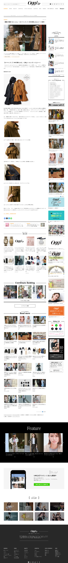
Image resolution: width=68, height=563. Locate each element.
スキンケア (26, 551)
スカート (52, 88)
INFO (40, 8)
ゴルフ (36, 550)
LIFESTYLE (20, 8)
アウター (56, 90)
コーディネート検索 (25, 305)
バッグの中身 (16, 556)
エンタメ (36, 552)
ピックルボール (37, 551)
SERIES (56, 8)
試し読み (59, 356)
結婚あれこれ (47, 552)
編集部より (56, 550)
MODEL (44, 8)
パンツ (59, 85)
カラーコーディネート (58, 88)
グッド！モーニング (16, 416)
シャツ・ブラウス (53, 91)
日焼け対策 (26, 550)
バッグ (52, 90)
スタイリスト (58, 93)
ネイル (25, 555)
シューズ (52, 87)
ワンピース (52, 94)
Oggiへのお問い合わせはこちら (56, 371)
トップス (60, 90)
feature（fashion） (13, 15)
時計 (4, 556)
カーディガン (58, 94)
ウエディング (47, 551)
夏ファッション (6, 550)
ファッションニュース (20, 15)
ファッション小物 (53, 85)
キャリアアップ (16, 550)
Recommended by (39, 411)
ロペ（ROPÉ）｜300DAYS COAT (10, 213)
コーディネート (53, 82)
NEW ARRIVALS (50, 8)
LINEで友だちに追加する (42, 484)
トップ (4, 15)
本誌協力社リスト (57, 552)
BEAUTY (15, 8)
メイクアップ (26, 552)
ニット (59, 91)
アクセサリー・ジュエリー (8, 555)
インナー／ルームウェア (54, 96)
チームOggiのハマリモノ (38, 556)
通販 (5, 416)
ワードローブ (57, 87)
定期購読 (52, 356)
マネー (15, 552)
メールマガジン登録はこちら (56, 331)
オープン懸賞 (57, 556)
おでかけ (36, 555)
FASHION (6, 8)
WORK (10, 8)
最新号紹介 (56, 551)
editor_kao (9, 416)
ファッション (8, 15)
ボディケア (26, 556)
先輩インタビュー (16, 551)
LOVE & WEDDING (28, 8)
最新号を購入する (56, 354)
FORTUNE (36, 8)
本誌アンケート (57, 555)
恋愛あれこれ (47, 550)
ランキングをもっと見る (25, 300)
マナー (15, 555)
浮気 (45, 555)
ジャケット (52, 93)
